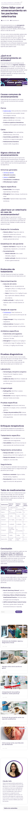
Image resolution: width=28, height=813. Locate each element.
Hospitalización (15, 20)
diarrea (12, 172)
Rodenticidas (7, 111)
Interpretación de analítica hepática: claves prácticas (11, 692)
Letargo (5, 177)
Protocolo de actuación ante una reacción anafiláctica (13, 718)
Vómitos (5, 172)
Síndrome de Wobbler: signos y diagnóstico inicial (12, 641)
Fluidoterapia (7, 312)
